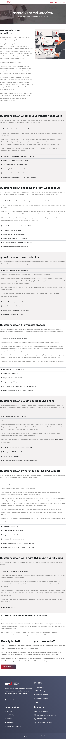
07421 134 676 (41, 719)
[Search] (60, 2)
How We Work (10, 715)
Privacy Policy (10, 722)
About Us (9, 711)
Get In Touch (7, 666)
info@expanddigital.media (44, 722)
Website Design (39, 687)
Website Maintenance (41, 698)
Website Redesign (40, 691)
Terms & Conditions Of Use (14, 726)
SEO (36, 702)
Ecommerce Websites (41, 694)
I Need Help (53, 2)
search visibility (59, 439)
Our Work (9, 719)
